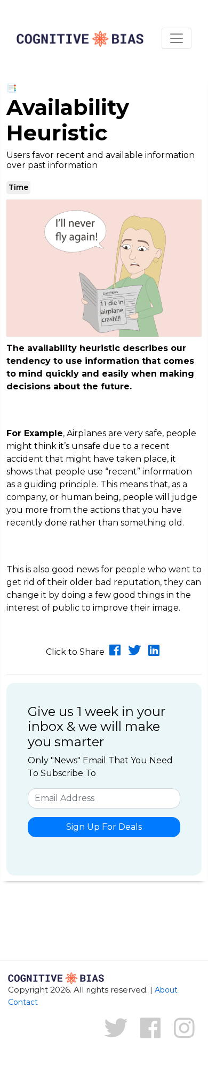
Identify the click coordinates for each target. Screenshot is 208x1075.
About (166, 990)
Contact (23, 1002)
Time (18, 187)
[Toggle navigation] (176, 38)
